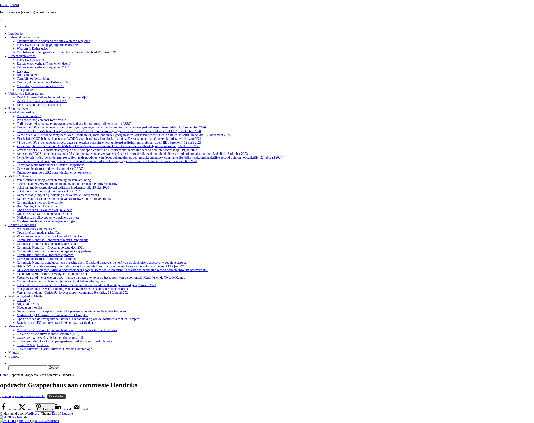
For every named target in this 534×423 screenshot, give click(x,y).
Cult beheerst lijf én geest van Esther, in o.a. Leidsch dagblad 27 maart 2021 (67, 52)
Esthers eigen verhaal (22, 56)
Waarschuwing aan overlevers (36, 228)
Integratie (23, 71)
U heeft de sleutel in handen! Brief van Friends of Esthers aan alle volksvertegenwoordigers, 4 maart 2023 (86, 285)
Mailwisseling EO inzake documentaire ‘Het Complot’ (52, 315)
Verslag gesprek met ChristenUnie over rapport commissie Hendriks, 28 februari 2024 (73, 292)
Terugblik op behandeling (33, 78)
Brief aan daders (27, 75)
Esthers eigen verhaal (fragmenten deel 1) (44, 63)
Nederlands (19, 417)
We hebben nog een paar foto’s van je (41, 120)
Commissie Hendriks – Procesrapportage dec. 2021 (50, 247)
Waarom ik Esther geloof (33, 48)
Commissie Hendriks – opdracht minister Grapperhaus (52, 240)
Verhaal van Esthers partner (26, 93)
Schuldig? (23, 300)
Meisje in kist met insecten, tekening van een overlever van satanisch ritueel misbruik (72, 289)
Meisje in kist (25, 90)
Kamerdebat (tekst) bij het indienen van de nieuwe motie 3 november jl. (64, 198)
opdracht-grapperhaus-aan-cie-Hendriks (22, 396)
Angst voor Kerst (28, 304)
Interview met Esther (30, 60)
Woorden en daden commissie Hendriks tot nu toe (49, 236)
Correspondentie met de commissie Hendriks (46, 259)
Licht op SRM (9, 5)
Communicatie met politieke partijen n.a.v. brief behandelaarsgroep (61, 281)
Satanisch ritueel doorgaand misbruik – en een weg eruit (53, 41)
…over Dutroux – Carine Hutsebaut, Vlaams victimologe (54, 349)
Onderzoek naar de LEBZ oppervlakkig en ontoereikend (54, 172)
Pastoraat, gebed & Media (25, 296)
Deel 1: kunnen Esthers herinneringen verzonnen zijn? (52, 97)
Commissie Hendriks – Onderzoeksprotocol (45, 255)
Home (4, 375)
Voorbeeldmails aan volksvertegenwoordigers (47, 221)
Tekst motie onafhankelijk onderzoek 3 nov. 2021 (49, 191)
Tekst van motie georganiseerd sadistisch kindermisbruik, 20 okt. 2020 (63, 187)
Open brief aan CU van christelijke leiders (44, 210)
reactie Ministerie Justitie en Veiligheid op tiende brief (52, 274)
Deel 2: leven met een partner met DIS (42, 101)
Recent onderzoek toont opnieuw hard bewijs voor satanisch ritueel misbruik (67, 330)
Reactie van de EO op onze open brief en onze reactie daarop (57, 322)
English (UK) (22, 421)
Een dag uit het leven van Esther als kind (43, 82)
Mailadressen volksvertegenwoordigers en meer (48, 217)
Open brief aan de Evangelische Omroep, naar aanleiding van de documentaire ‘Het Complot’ (78, 319)
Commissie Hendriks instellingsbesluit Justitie (47, 243)
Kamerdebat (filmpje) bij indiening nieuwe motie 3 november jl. (59, 195)
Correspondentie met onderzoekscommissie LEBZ (50, 168)
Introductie (15, 33)
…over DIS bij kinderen (33, 345)
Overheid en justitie (21, 112)
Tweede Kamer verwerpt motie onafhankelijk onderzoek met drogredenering (67, 183)
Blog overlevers (18, 108)
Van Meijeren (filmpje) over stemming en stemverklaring (54, 180)
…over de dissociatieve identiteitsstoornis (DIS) (48, 334)
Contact (13, 356)
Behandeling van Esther (24, 37)
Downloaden (56, 396)
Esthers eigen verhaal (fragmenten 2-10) (43, 67)
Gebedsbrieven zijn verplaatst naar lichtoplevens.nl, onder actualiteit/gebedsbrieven (71, 311)
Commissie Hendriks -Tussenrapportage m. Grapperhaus (54, 251)
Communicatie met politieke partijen (40, 202)
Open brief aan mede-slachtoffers (38, 232)
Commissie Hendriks (22, 225)
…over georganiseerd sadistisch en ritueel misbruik (50, 337)
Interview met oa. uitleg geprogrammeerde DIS (48, 45)
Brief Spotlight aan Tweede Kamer (40, 206)
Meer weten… (17, 326)
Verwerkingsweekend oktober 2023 (40, 86)
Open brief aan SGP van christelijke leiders (45, 213)
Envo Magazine (62, 413)
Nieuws (13, 352)
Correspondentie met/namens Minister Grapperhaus (50, 165)
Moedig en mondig (29, 307)
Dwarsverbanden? (29, 116)
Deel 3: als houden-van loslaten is (39, 105)
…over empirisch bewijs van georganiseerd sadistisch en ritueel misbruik (64, 341)
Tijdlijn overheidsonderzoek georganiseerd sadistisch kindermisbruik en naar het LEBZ (74, 123)
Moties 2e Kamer (19, 176)
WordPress (32, 413)
